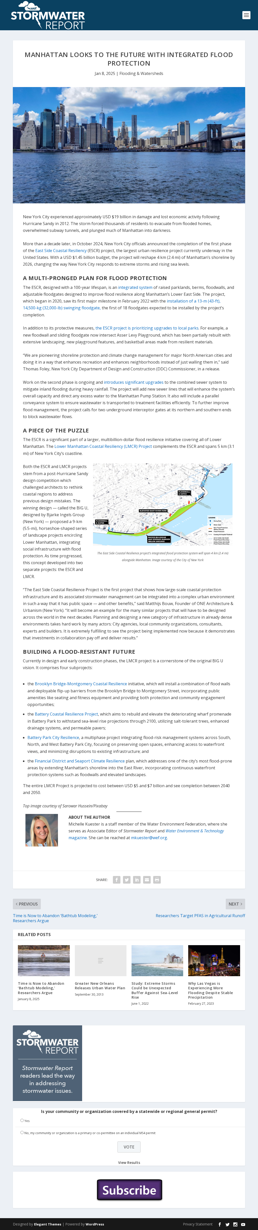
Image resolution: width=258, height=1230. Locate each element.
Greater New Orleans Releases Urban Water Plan (100, 985)
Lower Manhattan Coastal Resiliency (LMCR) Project (103, 446)
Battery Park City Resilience (53, 737)
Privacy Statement (198, 1224)
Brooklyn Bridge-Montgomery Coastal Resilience (81, 684)
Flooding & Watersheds (141, 73)
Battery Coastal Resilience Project (66, 714)
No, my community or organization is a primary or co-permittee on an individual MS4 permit (89, 1133)
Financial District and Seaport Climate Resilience (80, 761)
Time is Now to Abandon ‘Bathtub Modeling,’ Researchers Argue (41, 988)
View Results (129, 1162)
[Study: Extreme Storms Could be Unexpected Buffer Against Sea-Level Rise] (157, 960)
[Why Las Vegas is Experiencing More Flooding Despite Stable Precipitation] (214, 960)
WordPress (95, 1224)
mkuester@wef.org (149, 837)
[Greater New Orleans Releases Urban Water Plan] (100, 960)
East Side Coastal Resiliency (61, 250)
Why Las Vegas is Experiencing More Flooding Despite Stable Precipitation (210, 990)
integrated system (135, 287)
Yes (26, 1121)
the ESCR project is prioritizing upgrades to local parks (147, 328)
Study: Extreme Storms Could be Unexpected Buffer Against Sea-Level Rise (155, 990)
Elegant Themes (47, 1224)
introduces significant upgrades (134, 382)
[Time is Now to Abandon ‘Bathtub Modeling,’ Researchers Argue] (44, 960)
